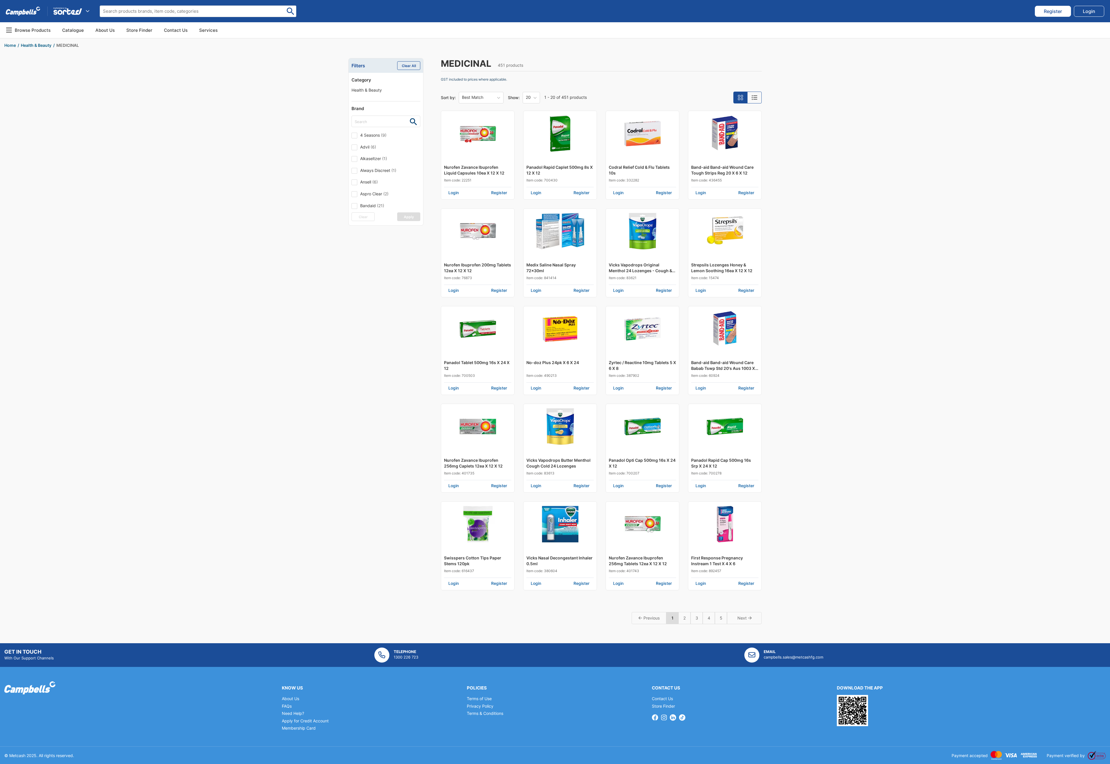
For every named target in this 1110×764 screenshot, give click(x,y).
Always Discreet (378, 170)
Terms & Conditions (485, 713)
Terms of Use (479, 698)
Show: (514, 97)
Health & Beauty (367, 90)
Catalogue (73, 30)
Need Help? (293, 713)
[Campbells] (23, 11)
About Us (105, 30)
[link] (1053, 11)
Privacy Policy (480, 706)
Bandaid (372, 205)
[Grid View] (741, 97)
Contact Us (662, 698)
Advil (368, 146)
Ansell (369, 181)
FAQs (287, 706)
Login (453, 192)
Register (499, 192)
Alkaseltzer (373, 158)
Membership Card (299, 728)
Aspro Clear (374, 193)
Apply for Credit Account (305, 720)
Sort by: (448, 97)
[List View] (754, 97)
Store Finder (663, 706)
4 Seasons (373, 135)
